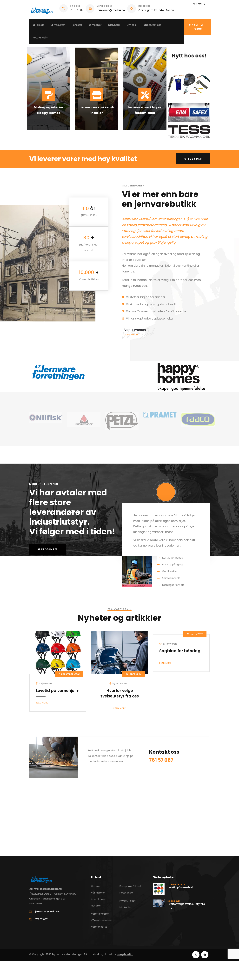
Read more (42, 702)
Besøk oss (144, 5)
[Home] (41, 9)
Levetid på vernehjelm (58, 690)
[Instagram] (195, 954)
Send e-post (104, 5)
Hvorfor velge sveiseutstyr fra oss (119, 693)
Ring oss (75, 5)
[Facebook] (204, 954)
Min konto (199, 4)
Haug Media (125, 954)
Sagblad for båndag (179, 650)
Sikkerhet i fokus (197, 27)
